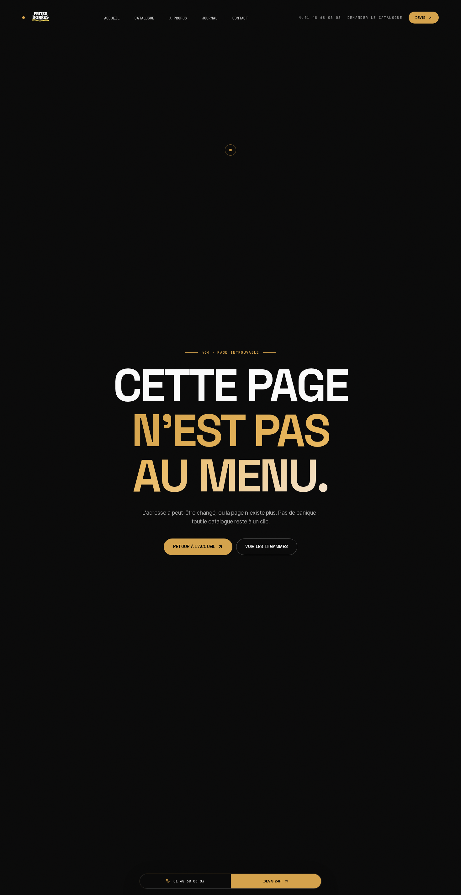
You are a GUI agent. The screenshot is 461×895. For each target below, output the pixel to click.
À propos (178, 18)
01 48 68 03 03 (323, 17)
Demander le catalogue (374, 17)
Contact (240, 18)
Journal (209, 18)
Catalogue (144, 18)
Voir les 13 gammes (266, 546)
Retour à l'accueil (194, 546)
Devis (420, 17)
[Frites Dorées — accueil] (37, 17)
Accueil (111, 18)
